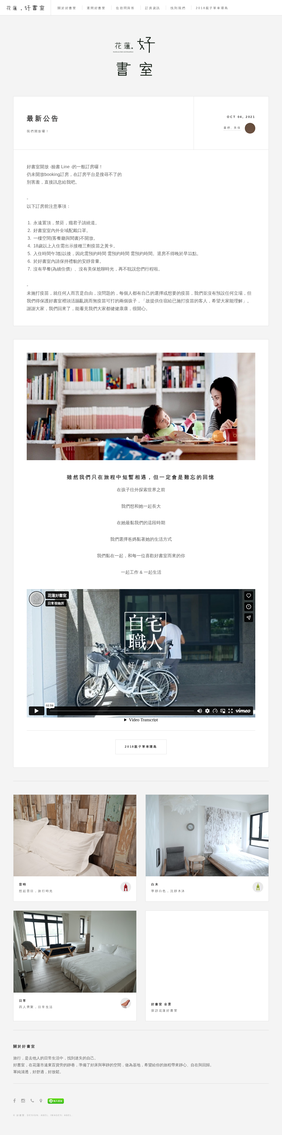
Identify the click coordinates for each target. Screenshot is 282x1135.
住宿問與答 (125, 8)
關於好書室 (67, 8)
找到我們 (178, 8)
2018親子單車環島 (212, 8)
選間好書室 (96, 8)
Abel (44, 1115)
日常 (23, 1000)
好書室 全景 (161, 1004)
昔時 (23, 884)
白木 (155, 884)
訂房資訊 (152, 8)
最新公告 (43, 118)
